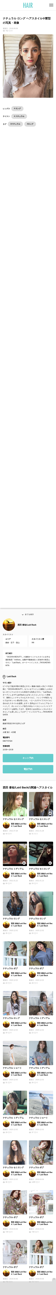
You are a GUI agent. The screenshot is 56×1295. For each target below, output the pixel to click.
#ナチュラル (15, 124)
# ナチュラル (19, 116)
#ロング (30, 124)
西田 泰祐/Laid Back (27, 633)
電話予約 (28, 777)
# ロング (17, 108)
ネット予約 (28, 766)
